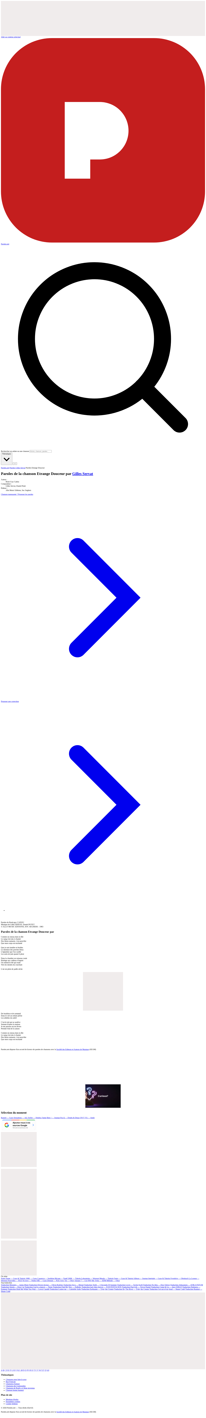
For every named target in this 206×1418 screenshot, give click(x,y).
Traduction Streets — (12, 1287)
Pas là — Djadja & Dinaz (70, 1118)
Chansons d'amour (13, 1384)
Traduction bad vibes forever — (101, 1287)
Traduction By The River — (131, 1289)
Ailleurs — (140, 1278)
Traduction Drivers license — (46, 1285)
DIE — (42, 1281)
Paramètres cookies (13, 1402)
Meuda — (106, 1278)
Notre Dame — (13, 1278)
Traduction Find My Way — (67, 1287)
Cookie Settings (12, 1404)
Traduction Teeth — (100, 1285)
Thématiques (6, 454)
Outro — (123, 1278)
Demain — (53, 1281)
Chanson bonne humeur (15, 1390)
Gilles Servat (82, 473)
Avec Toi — (67, 1281)
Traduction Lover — (130, 1285)
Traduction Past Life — (136, 1287)
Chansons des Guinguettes (16, 1386)
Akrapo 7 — (83, 1281)
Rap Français (11, 1382)
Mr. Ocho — (99, 1281)
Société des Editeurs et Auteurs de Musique (72, 1049)
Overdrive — (179, 1278)
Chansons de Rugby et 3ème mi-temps (20, 1388)
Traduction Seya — (73, 1285)
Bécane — (61, 1278)
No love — (29, 1281)
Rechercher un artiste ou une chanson (15, 451)
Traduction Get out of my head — (167, 1289)
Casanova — (45, 1278)
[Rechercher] (14, 463)
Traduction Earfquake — (97, 1289)
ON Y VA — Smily (87, 1118)
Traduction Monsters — (14, 1285)
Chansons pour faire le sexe (16, 1379)
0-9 (48, 1370)
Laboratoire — (90, 1278)
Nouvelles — (15, 1281)
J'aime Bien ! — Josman (51, 1118)
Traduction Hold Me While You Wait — (28, 1289)
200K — (74, 1278)
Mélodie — (113, 1281)
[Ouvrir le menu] (16, 463)
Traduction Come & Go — (166, 1287)
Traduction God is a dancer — (38, 1287)
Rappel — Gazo (7, 1118)
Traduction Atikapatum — (186, 1285)
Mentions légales (12, 1399)
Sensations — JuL (21, 1118)
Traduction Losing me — (65, 1289)
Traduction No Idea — (156, 1285)
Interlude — (159, 1278)
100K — (31, 1278)
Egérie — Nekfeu (35, 1118)
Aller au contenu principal (11, 37)
